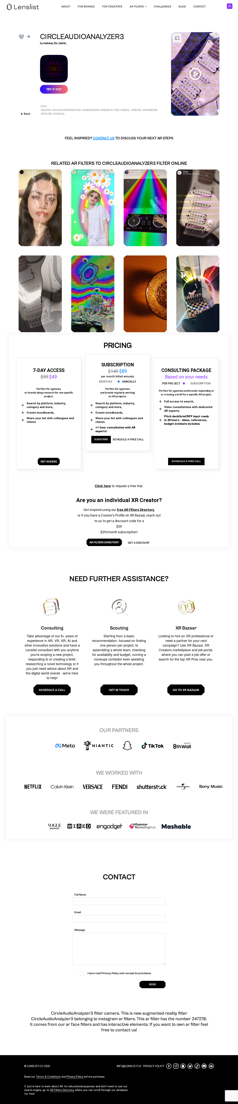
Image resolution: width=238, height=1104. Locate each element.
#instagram (90, 110)
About (65, 6)
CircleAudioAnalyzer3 (82, 37)
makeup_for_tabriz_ (55, 43)
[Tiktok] (197, 1066)
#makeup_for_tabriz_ (115, 110)
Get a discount (138, 542)
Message (79, 930)
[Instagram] (175, 1066)
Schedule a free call (128, 439)
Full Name (80, 894)
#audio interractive (66, 110)
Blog (182, 6)
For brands (86, 6)
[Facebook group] (211, 1066)
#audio (46, 110)
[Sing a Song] (40, 207)
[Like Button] (21, 37)
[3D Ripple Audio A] (145, 293)
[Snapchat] (183, 1066)
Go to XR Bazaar (186, 690)
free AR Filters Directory (135, 510)
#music (136, 110)
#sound (46, 113)
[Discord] (204, 1066)
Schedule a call (52, 690)
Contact (199, 6)
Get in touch (119, 690)
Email (77, 912)
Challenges (162, 6)
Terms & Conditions (48, 1076)
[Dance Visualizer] (40, 293)
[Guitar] (198, 207)
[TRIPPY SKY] (93, 293)
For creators (112, 6)
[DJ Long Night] (145, 207)
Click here (103, 485)
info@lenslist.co (129, 1066)
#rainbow (150, 110)
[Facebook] (168, 1066)
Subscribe (101, 439)
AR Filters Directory (62, 1090)
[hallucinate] (93, 207)
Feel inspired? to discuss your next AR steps (119, 138)
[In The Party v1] (198, 293)
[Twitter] (190, 1066)
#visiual (59, 113)
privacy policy (153, 1066)
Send (152, 984)
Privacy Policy (75, 1076)
